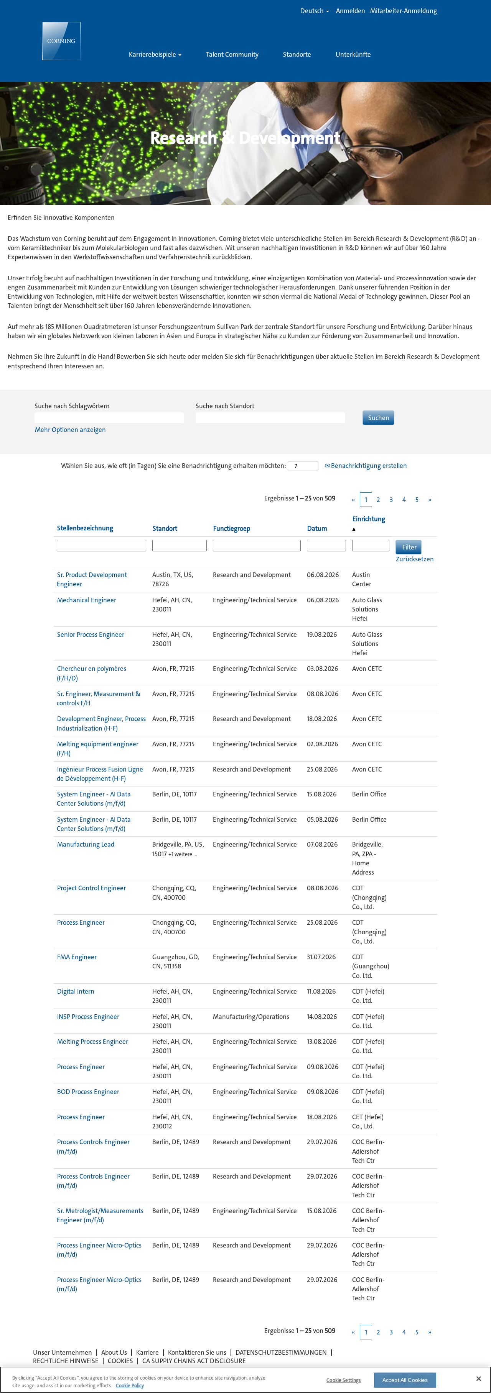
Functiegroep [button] (231, 528)
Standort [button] (165, 528)
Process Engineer (81, 922)
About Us (114, 1352)
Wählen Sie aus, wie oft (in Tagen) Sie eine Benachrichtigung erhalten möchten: (173, 465)
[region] (245, 1380)
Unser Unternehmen (62, 1352)
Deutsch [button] (312, 11)
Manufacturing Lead (85, 844)
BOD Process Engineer (88, 1091)
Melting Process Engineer (92, 1041)
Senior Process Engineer (90, 634)
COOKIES (120, 1361)
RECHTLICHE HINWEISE (66, 1361)
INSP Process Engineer (88, 1016)
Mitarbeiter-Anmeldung (403, 11)
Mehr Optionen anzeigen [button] (70, 429)
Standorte (297, 54)
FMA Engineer (77, 957)
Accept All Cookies (405, 1380)
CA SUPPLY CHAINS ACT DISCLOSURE (194, 1361)
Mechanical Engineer (86, 600)
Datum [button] (317, 528)
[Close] (478, 1378)
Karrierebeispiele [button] (153, 54)
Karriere (147, 1352)
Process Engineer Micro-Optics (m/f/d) (99, 1250)
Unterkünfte (353, 54)
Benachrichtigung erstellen (368, 465)
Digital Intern (75, 991)
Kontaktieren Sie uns (197, 1352)
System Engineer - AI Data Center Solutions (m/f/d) (94, 799)
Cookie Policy (130, 1385)
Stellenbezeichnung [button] (85, 528)
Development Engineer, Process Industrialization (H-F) (101, 723)
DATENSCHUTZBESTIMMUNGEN (281, 1352)
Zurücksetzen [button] (415, 559)
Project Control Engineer (91, 888)
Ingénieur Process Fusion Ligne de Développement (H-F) (100, 774)
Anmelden (350, 11)
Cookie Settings (343, 1380)
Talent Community (232, 54)
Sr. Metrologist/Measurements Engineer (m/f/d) (100, 1215)
